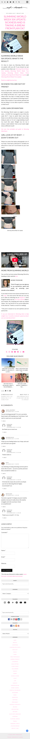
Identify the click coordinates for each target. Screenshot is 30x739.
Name (3, 550)
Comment (4, 532)
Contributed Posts (15, 647)
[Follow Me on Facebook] (11, 626)
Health (15, 671)
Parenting (15, 697)
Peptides (15, 699)
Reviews (15, 711)
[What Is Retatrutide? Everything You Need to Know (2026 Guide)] (22, 362)
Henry (15, 673)
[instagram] (5, 602)
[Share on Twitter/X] (8, 391)
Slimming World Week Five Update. (11, 77)
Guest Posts (15, 666)
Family (15, 652)
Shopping (15, 716)
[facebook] (9, 602)
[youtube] (21, 602)
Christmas (15, 644)
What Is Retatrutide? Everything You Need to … (22, 370)
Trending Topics (15, 723)
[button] (28, 2)
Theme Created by (15, 737)
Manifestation (15, 685)
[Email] (23, 352)
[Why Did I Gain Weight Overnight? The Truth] (22, 377)
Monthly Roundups (15, 690)
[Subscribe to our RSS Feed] (16, 626)
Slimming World (15, 718)
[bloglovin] (13, 602)
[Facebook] (13, 2)
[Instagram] (4, 2)
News (15, 695)
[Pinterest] (7, 2)
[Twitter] (2, 2)
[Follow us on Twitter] (14, 626)
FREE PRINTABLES (15, 656)
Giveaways (15, 661)
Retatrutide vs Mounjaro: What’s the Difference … (8, 385)
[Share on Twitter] (11, 619)
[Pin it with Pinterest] (16, 619)
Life (15, 680)
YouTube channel (19, 299)
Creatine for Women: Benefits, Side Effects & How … (8, 370)
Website (3, 563)
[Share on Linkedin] (19, 619)
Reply (4, 421)
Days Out (15, 649)
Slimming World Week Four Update (16, 75)
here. (16, 276)
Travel (15, 721)
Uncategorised (15, 726)
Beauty (15, 642)
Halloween (15, 668)
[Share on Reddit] (14, 619)
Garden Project (15, 659)
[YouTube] (10, 2)
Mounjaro (15, 692)
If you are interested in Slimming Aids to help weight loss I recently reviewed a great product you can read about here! (15, 316)
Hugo (15, 678)
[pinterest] (17, 602)
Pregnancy (15, 702)
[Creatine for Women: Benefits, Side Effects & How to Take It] (8, 362)
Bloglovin (22, 297)
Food (15, 654)
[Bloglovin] (16, 2)
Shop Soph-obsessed (15, 714)
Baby (15, 640)
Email (3, 557)
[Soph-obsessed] (15, 6)
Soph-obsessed (17, 734)
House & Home (15, 675)
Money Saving (15, 687)
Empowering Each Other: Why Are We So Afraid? (23, 397)
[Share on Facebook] (6, 391)
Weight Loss (20, 13)
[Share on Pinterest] (10, 391)
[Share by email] (21, 619)
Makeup (15, 683)
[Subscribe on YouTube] (19, 626)
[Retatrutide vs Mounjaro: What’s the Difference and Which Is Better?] (8, 377)
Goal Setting (15, 664)
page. (5, 295)
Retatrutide (15, 709)
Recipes (15, 706)
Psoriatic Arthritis (15, 704)
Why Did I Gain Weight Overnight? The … (22, 385)
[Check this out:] (9, 619)
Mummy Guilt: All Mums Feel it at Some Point (7, 397)
